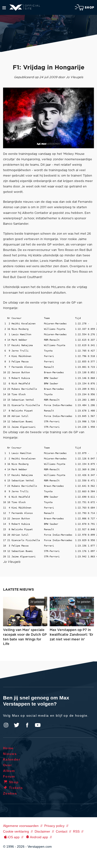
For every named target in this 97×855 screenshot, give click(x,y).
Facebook (27, 725)
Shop (89, 7)
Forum (9, 776)
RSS (76, 831)
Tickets (16, 788)
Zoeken (10, 793)
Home (8, 748)
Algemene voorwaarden (21, 826)
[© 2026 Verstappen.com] (48, 118)
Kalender (11, 759)
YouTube (38, 725)
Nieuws (10, 754)
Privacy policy (54, 826)
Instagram (6, 725)
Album (9, 771)
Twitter (17, 725)
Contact (61, 831)
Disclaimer (42, 831)
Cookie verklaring (16, 831)
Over (7, 765)
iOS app (14, 837)
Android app (39, 837)
